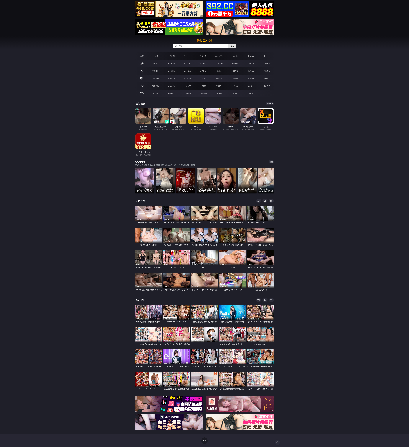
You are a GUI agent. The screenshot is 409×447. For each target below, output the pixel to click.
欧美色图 (187, 78)
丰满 (258, 300)
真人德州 (171, 56)
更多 (271, 201)
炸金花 (235, 56)
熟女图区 (251, 78)
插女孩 (155, 93)
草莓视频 (187, 93)
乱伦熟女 (251, 71)
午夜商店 (171, 93)
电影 (142, 71)
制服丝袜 (219, 71)
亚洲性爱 (155, 71)
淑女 (265, 300)
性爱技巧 (266, 86)
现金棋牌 (251, 56)
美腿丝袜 (219, 78)
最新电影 (140, 300)
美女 (258, 201)
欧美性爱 (203, 71)
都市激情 (155, 86)
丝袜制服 (235, 63)
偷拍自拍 (171, 71)
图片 (142, 78)
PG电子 (155, 56)
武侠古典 (203, 86)
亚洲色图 (171, 78)
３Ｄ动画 (203, 63)
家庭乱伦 (171, 86)
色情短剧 (251, 93)
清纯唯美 (235, 78)
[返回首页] (277, 442)
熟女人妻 (219, 63)
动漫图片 (203, 78)
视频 (142, 63)
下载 (271, 162)
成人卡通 (187, 71)
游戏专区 (203, 56)
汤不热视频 (203, 93)
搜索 (232, 46)
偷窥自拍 (155, 78)
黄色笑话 (251, 86)
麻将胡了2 (219, 56)
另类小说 (235, 86)
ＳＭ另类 (266, 63)
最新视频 (140, 201)
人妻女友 (187, 86)
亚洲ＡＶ (155, 63)
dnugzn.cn (204, 40)
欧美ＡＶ (187, 63)
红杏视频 (219, 93)
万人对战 (187, 56)
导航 (142, 93)
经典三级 (235, 71)
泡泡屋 (235, 93)
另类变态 (266, 71)
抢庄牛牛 (266, 56)
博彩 (142, 56)
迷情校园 (219, 86)
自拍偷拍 (171, 63)
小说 (142, 86)
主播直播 (251, 63)
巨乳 (265, 201)
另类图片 (266, 78)
